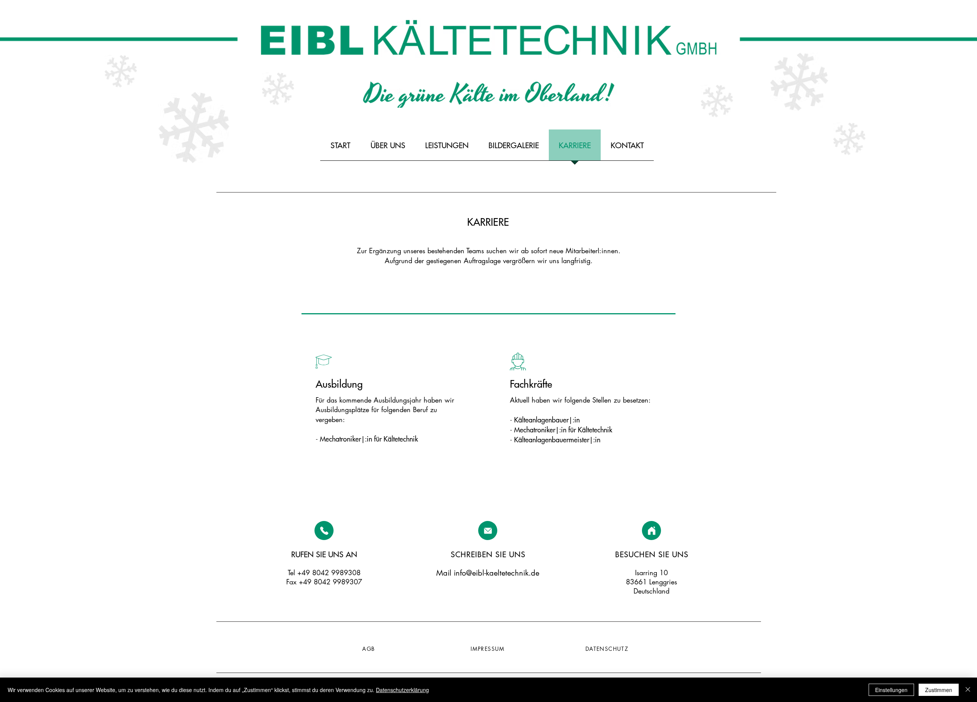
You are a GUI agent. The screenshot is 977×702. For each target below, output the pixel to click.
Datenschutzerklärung (402, 690)
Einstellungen (891, 690)
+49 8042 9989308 (329, 572)
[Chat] (324, 530)
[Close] (967, 690)
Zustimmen (938, 690)
